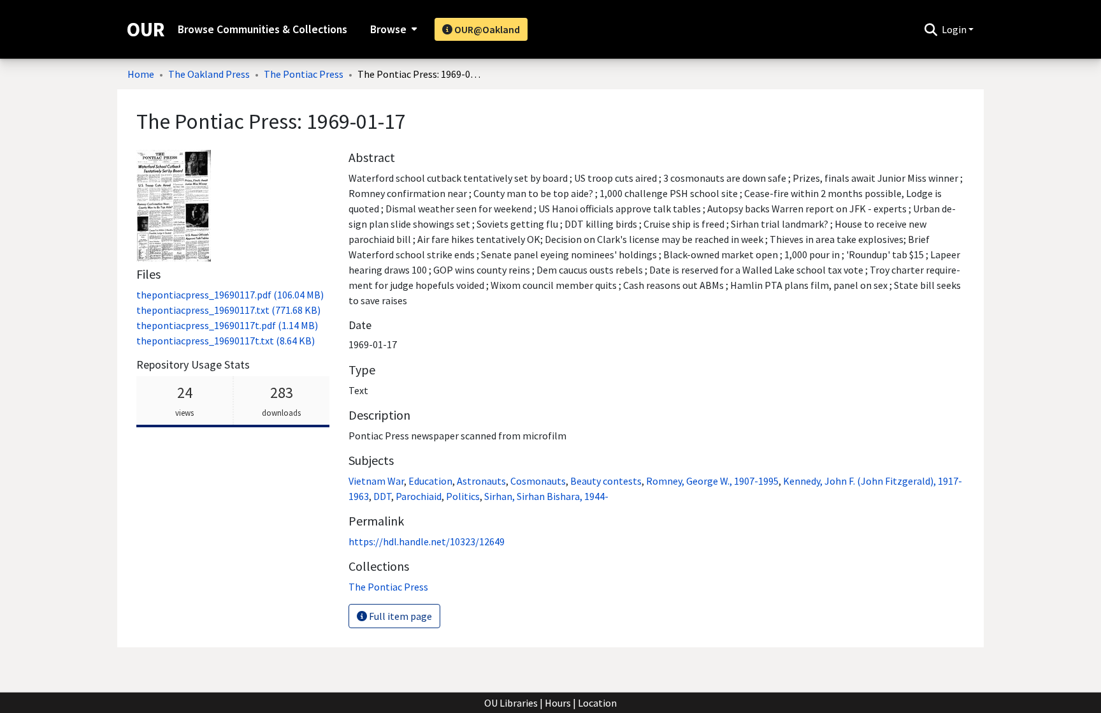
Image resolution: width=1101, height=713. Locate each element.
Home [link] (140, 74)
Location (597, 702)
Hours (558, 702)
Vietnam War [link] (376, 480)
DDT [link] (382, 496)
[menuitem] (392, 29)
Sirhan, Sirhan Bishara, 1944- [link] (546, 496)
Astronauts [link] (481, 480)
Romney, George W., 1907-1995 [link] (712, 480)
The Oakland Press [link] (209, 74)
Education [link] (430, 480)
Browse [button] (388, 29)
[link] (230, 294)
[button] (931, 29)
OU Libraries (511, 702)
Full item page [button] (399, 616)
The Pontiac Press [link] (303, 74)
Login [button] (955, 29)
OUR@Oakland (486, 29)
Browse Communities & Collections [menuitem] (262, 29)
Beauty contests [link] (606, 480)
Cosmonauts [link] (538, 480)
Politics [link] (463, 496)
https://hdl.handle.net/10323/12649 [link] (427, 541)
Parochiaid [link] (419, 496)
